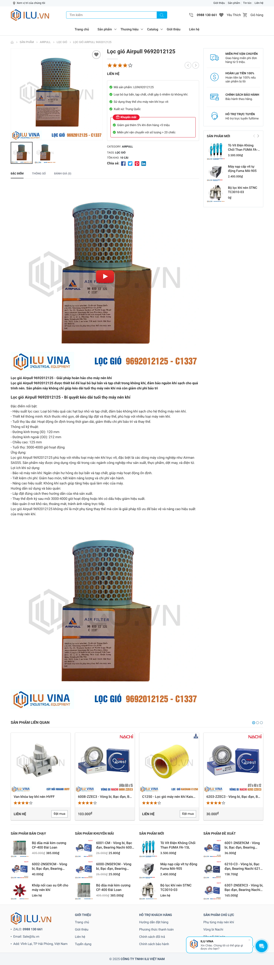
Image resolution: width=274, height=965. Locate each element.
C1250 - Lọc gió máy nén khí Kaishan (105, 797)
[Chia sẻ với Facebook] (123, 163)
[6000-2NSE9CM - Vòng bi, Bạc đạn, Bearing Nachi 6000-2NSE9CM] (84, 870)
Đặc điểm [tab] (17, 173)
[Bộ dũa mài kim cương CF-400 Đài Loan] (20, 848)
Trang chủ (82, 29)
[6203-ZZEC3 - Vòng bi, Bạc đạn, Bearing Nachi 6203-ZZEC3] (169, 762)
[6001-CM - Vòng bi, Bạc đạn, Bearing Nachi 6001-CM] (84, 848)
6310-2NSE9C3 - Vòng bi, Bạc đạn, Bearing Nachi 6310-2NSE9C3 (233, 797)
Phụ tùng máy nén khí (218, 922)
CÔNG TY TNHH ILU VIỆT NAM (143, 959)
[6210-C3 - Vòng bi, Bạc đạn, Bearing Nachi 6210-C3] (212, 870)
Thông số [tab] (39, 173)
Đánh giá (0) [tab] (62, 173)
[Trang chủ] (12, 42)
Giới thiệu (219, 3)
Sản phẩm (234, 3)
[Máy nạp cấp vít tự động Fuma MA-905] (216, 172)
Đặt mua (124, 814)
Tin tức (247, 3)
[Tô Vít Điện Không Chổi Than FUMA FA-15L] (216, 151)
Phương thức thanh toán (156, 929)
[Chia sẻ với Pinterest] (137, 163)
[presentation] (12, 94)
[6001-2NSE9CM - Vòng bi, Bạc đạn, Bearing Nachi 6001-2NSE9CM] (212, 848)
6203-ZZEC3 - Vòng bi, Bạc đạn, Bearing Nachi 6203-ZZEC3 (169, 797)
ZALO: (28, 929)
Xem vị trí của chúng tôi (31, 3)
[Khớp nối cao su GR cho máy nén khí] (20, 891)
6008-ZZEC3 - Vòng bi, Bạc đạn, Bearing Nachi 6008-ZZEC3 (41, 797)
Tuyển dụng (83, 944)
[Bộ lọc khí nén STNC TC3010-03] (216, 193)
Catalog (152, 29)
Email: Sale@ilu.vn (26, 936)
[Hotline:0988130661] (191, 15)
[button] (221, 15)
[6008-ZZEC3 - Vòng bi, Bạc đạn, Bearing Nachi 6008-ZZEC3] (40, 762)
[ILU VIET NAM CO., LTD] (30, 15)
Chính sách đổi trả (152, 937)
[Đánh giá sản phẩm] (120, 65)
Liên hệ (259, 3)
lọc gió (120, 152)
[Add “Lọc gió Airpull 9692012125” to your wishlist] (96, 54)
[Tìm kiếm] (162, 15)
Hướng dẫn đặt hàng (153, 922)
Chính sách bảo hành (154, 944)
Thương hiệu (130, 29)
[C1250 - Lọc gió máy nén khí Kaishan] (105, 762)
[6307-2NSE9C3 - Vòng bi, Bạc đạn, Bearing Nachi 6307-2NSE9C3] (212, 891)
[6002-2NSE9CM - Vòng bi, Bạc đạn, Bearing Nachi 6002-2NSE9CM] (20, 870)
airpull (127, 146)
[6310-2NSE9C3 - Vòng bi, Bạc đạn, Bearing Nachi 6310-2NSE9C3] (233, 762)
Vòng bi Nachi (213, 929)
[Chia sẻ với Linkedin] (143, 163)
